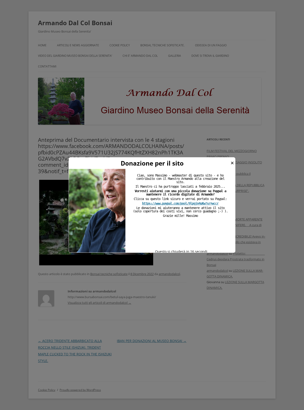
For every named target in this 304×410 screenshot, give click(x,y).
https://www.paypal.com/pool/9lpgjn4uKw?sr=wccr (180, 203)
